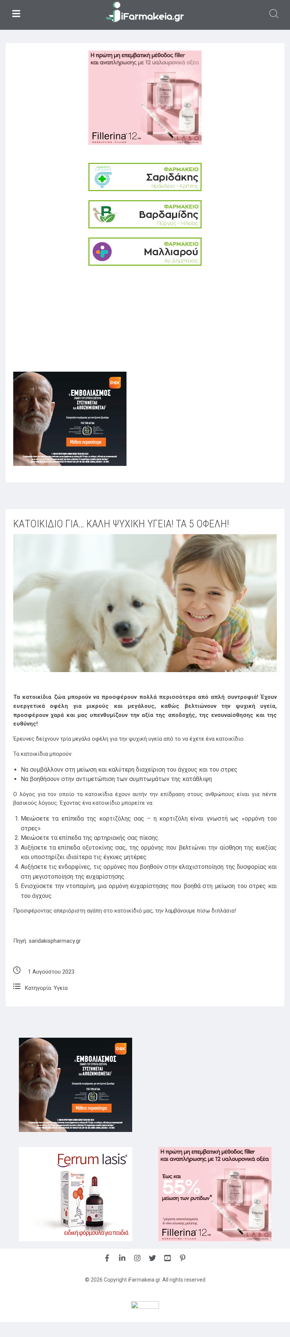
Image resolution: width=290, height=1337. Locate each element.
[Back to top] (265, 1312)
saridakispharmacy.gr (55, 940)
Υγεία (61, 988)
